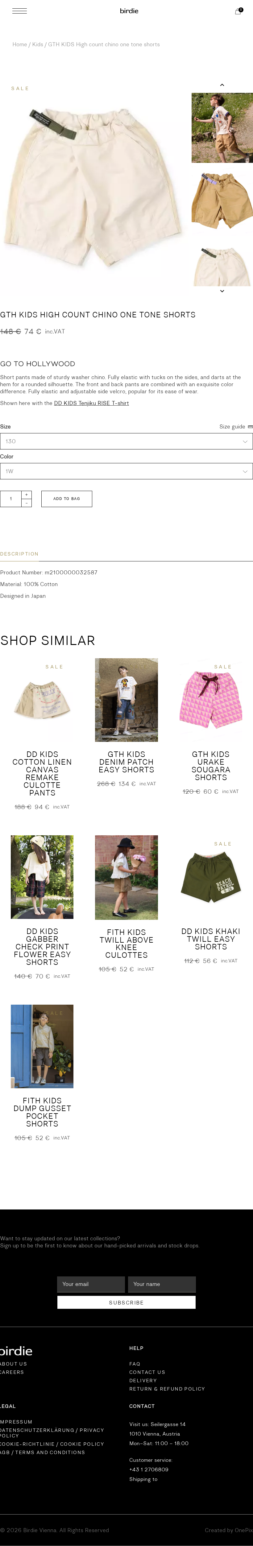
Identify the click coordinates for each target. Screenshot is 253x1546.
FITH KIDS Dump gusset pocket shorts (42, 1112)
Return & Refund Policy (167, 1389)
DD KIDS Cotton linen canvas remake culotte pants (42, 773)
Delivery (143, 1380)
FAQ (134, 1364)
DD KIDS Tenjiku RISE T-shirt (91, 403)
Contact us (147, 1372)
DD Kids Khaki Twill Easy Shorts (210, 939)
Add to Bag (66, 499)
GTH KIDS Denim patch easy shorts (126, 762)
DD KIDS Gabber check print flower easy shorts (42, 947)
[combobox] (126, 471)
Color (7, 456)
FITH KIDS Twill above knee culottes (126, 944)
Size (5, 426)
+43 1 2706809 (148, 1469)
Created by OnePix (229, 1530)
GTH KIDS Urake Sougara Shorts (210, 766)
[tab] (19, 554)
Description (19, 554)
